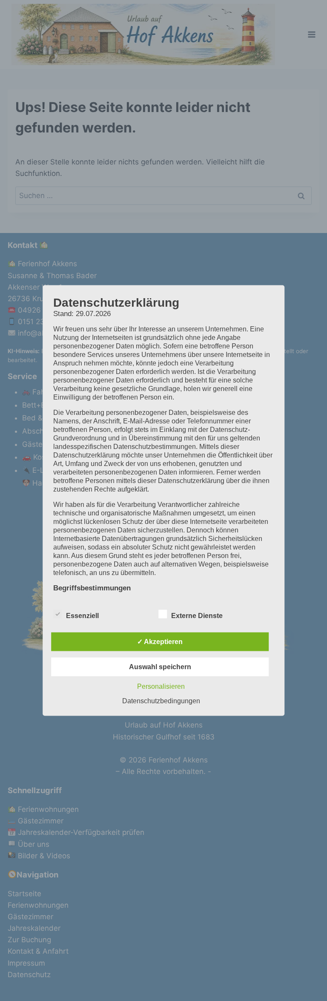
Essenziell (82, 615)
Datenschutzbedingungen (161, 701)
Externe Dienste (197, 615)
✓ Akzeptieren (160, 641)
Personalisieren (161, 686)
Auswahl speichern (160, 666)
